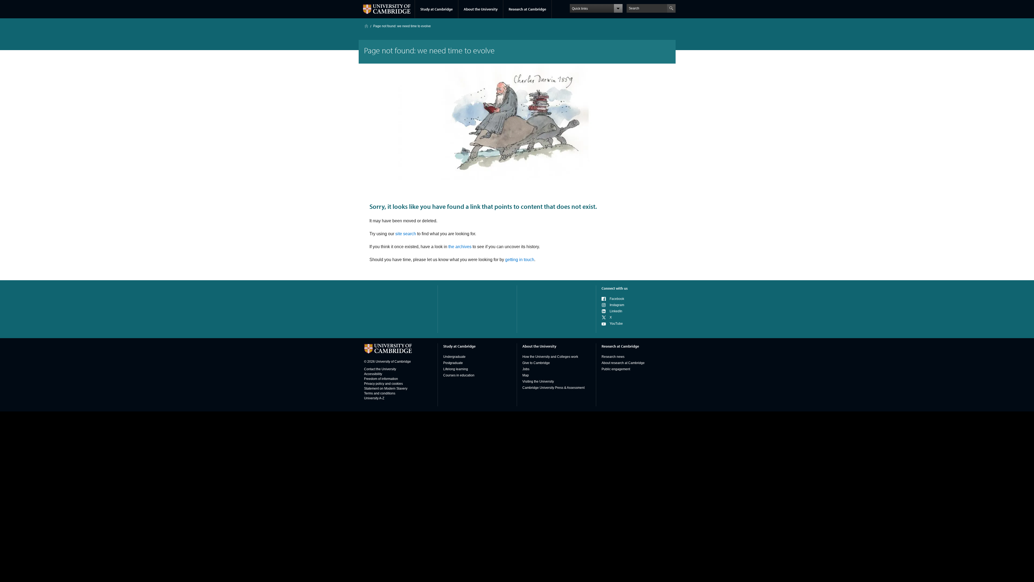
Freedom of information (381, 379)
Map (525, 375)
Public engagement (616, 369)
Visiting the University (538, 381)
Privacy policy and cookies (383, 384)
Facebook (617, 299)
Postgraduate (453, 363)
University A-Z (374, 398)
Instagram (617, 305)
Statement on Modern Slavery (385, 388)
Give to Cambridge (536, 363)
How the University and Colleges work (550, 357)
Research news (613, 357)
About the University (481, 9)
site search (405, 233)
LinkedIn (616, 311)
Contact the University (380, 369)
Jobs (525, 369)
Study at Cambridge (436, 9)
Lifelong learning (455, 369)
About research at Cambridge (623, 363)
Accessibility (373, 374)
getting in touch (519, 259)
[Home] (366, 26)
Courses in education (458, 375)
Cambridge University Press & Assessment (553, 388)
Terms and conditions (379, 393)
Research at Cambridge (527, 9)
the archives (459, 246)
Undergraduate (454, 357)
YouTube (616, 323)
